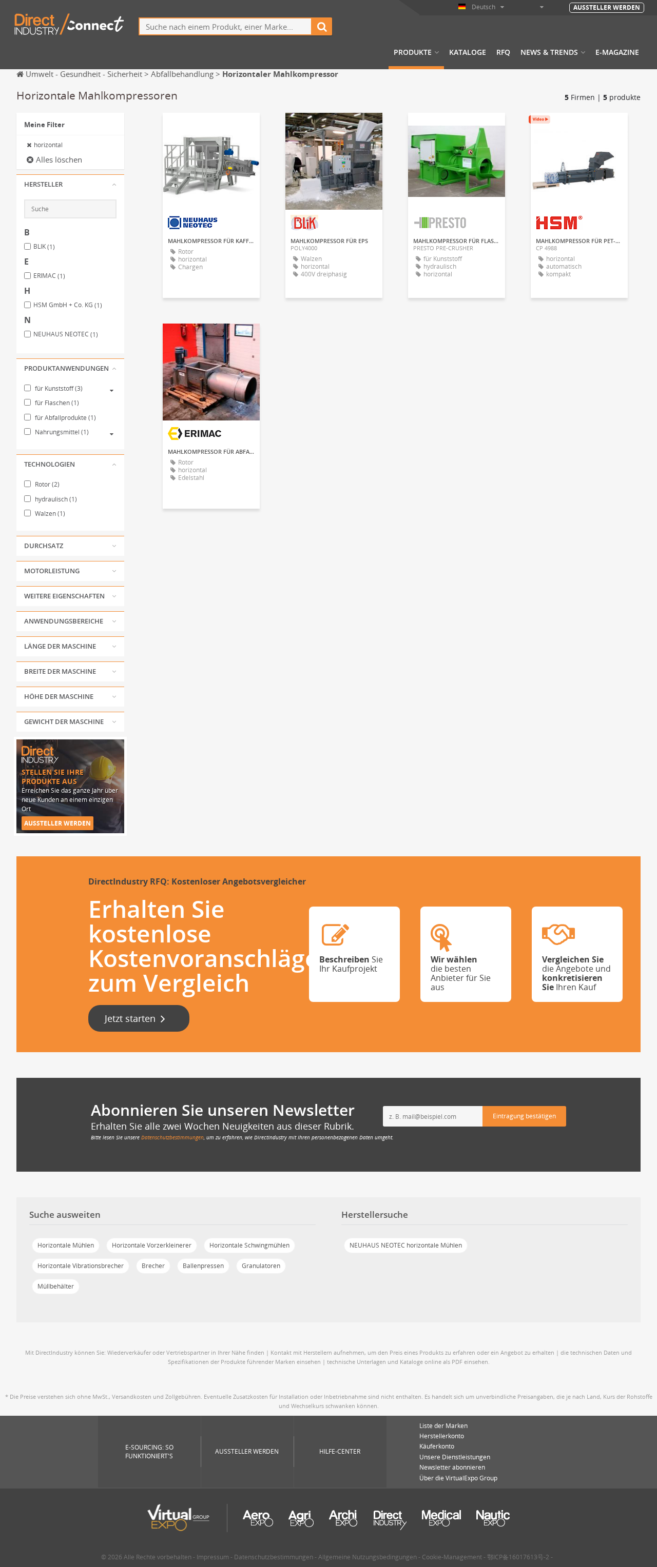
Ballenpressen (203, 1265)
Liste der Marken (443, 1425)
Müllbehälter (55, 1286)
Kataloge (467, 52)
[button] (70, 184)
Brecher (153, 1265)
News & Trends (549, 52)
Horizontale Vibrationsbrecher (80, 1265)
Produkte (413, 52)
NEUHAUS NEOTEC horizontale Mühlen (406, 1245)
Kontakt (457, 129)
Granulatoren (261, 1265)
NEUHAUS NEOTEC (65, 334)
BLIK (44, 246)
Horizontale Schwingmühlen (249, 1245)
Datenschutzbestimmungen (172, 1137)
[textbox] (225, 26)
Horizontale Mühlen (65, 1245)
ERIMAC (49, 275)
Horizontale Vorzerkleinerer (151, 1245)
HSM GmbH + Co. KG (67, 305)
